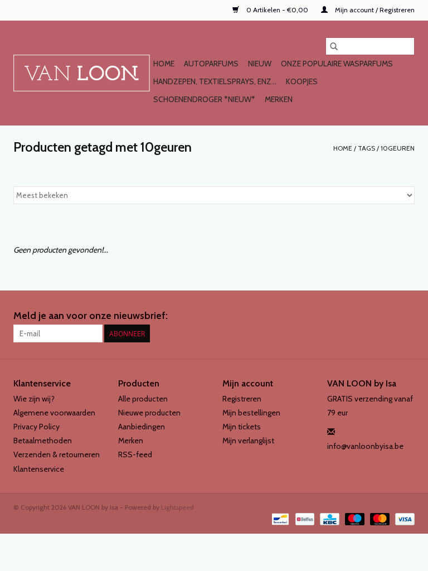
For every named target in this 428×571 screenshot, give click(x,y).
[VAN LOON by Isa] (81, 73)
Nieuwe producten (149, 413)
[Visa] (403, 518)
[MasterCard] (378, 518)
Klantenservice (38, 469)
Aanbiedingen (141, 427)
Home (163, 64)
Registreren (241, 399)
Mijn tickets (241, 427)
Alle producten (143, 399)
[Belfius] (303, 518)
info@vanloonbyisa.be (365, 446)
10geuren (398, 148)
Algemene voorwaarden (54, 413)
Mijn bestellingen (251, 413)
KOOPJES (302, 81)
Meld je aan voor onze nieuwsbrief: (90, 316)
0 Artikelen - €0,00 (277, 10)
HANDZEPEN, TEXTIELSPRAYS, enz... (214, 81)
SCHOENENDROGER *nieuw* (204, 99)
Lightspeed (177, 507)
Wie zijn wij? (34, 399)
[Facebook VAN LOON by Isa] (386, 316)
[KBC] (328, 518)
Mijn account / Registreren (374, 10)
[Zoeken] (333, 46)
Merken (279, 99)
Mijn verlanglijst (248, 440)
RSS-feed (135, 454)
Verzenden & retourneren (56, 454)
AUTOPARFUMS (211, 64)
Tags (366, 148)
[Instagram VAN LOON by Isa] (406, 316)
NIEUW (259, 64)
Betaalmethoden (42, 440)
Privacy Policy (36, 427)
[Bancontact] (279, 518)
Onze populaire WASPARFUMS (337, 64)
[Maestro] (353, 518)
